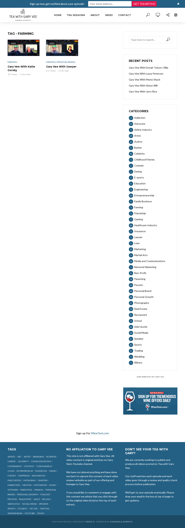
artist (27, 456)
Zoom (40, 513)
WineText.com (100, 433)
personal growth (27, 494)
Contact (124, 15)
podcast (45, 494)
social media (29, 503)
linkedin (43, 480)
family (53, 471)
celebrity (23, 461)
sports (11, 508)
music (52, 485)
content (29, 466)
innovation (38, 475)
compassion (14, 466)
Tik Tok (34, 508)
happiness (23, 475)
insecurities (14, 480)
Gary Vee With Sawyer (61, 66)
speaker (43, 503)
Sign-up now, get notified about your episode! (57, 3)
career (12, 461)
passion (39, 489)
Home (57, 15)
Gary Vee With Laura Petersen (146, 73)
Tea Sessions (76, 15)
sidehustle (14, 503)
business (51, 456)
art (19, 456)
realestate (25, 499)
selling (46, 499)
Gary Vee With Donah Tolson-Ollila (148, 67)
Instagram (29, 480)
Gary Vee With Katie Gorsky (21, 68)
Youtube (30, 513)
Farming (12, 62)
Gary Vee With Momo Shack (144, 79)
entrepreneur (25, 471)
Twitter (44, 508)
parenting (26, 489)
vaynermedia (15, 513)
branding (38, 456)
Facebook (41, 471)
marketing (14, 485)
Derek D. (90, 522)
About (95, 15)
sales (37, 499)
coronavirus (44, 466)
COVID (11, 471)
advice (11, 456)
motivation (40, 485)
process (12, 499)
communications (41, 461)
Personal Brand (66, 62)
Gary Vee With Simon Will (143, 85)
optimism (13, 489)
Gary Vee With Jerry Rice (143, 91)
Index (109, 15)
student (22, 508)
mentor (26, 485)
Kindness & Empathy (121, 522)
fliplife (12, 475)
